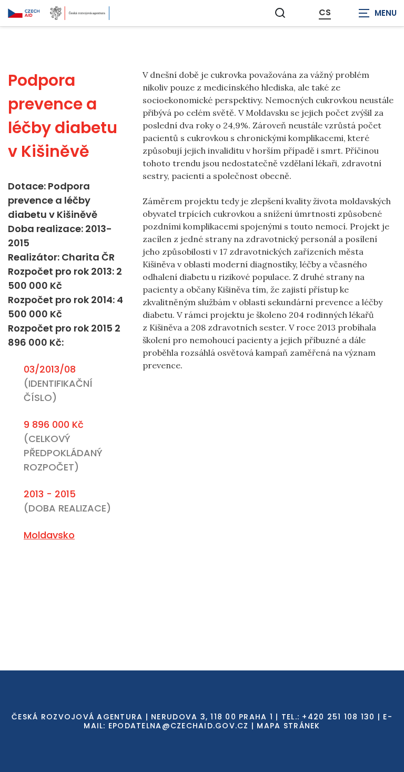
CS (325, 12)
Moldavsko (49, 535)
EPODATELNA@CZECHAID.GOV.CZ (178, 725)
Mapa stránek (288, 725)
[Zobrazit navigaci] (377, 13)
